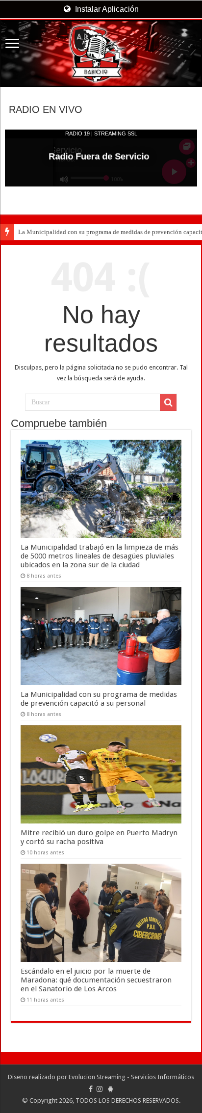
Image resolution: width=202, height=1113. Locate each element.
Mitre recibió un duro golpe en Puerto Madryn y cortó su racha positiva (99, 837)
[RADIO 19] (101, 53)
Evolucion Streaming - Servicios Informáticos (131, 1077)
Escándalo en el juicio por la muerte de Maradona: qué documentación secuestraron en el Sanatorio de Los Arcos (96, 980)
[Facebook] (91, 1089)
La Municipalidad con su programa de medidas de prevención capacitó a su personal (99, 699)
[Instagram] (99, 1089)
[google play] (110, 1089)
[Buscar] (168, 402)
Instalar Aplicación (106, 9)
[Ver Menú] (12, 44)
